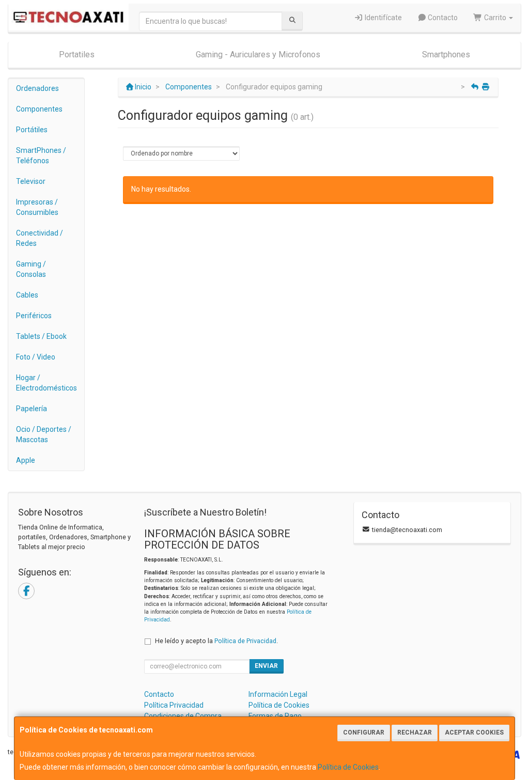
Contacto (442, 17)
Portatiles (77, 54)
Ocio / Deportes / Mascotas (43, 434)
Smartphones (446, 54)
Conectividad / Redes (39, 238)
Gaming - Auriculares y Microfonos (258, 54)
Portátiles (32, 130)
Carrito (495, 17)
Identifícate (382, 17)
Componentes (39, 109)
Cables (27, 295)
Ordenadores (37, 88)
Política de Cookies (348, 767)
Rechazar (414, 732)
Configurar (363, 732)
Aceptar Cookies (474, 732)
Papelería (31, 408)
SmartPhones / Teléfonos (41, 155)
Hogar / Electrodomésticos (46, 382)
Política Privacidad (174, 705)
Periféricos (34, 315)
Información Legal (277, 694)
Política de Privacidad (245, 641)
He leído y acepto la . (216, 641)
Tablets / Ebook (41, 336)
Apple (25, 460)
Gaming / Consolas (31, 269)
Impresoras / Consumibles (37, 207)
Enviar (266, 665)
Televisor (30, 181)
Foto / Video (35, 357)
